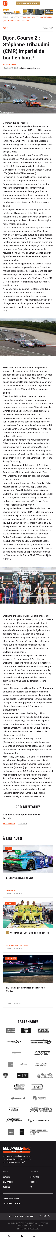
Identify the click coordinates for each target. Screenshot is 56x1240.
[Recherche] (34, 1236)
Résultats (34, 1177)
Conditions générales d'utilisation (22, 1223)
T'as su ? (34, 1171)
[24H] (9, 1236)
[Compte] (21, 1236)
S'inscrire (22, 824)
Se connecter (9, 824)
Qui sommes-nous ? (12, 1203)
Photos (33, 1182)
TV (31, 1187)
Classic (6, 1177)
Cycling (6, 1187)
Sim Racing (8, 1182)
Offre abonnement (29, 3)
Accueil (6, 17)
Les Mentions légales (24, 1225)
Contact (44, 1223)
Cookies (40, 1225)
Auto (13, 17)
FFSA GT (19, 17)
